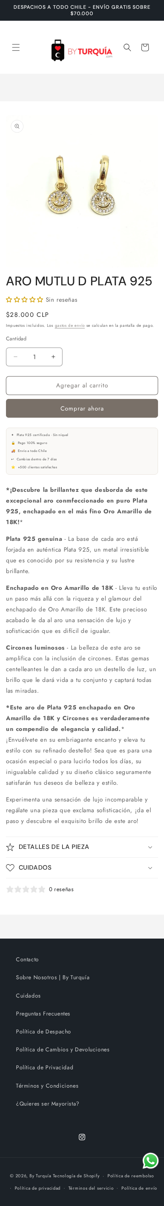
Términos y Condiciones (47, 1086)
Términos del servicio (91, 1188)
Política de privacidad (38, 1188)
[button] (16, 47)
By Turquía (40, 1176)
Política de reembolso (130, 1176)
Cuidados (28, 996)
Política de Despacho (43, 1031)
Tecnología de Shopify (76, 1176)
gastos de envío (70, 325)
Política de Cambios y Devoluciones (62, 1049)
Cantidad (16, 338)
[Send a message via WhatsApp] (150, 1160)
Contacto (27, 959)
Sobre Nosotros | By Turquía (53, 977)
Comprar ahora (82, 408)
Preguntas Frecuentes (43, 1013)
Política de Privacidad (44, 1067)
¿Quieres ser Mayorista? (48, 1104)
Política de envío (139, 1188)
